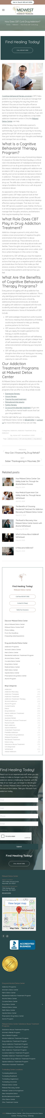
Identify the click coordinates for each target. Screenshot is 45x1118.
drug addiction (37, 438)
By (15, 435)
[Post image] (9, 483)
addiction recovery (12, 438)
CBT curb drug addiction (25, 438)
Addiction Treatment (25, 430)
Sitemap (31, 1116)
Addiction (13, 430)
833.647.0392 (29, 420)
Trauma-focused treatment (15, 399)
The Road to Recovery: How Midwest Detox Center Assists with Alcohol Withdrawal (29, 523)
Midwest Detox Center (14, 1113)
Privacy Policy (22, 1116)
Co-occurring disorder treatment (18, 408)
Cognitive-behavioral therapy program (17, 96)
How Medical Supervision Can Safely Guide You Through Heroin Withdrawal (28, 495)
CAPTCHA (3, 830)
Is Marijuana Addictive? (24, 548)
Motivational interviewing (14, 402)
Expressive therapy (12, 394)
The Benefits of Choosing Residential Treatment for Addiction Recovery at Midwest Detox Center (29, 509)
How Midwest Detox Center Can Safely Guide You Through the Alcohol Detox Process (28, 481)
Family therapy (11, 405)
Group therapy (11, 396)
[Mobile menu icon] (3, 10)
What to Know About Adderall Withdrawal (27, 535)
